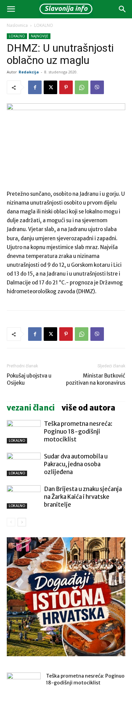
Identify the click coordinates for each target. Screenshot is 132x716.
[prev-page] (11, 522)
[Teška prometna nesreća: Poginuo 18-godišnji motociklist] (24, 431)
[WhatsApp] (81, 87)
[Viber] (97, 87)
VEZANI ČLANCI (31, 408)
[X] (50, 87)
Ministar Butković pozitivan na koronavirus (95, 379)
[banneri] (66, 596)
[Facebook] (35, 87)
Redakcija (29, 71)
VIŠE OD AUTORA (88, 408)
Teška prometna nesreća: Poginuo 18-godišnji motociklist (78, 431)
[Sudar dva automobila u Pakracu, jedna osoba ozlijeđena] (24, 464)
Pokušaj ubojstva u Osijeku (29, 379)
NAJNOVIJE (39, 36)
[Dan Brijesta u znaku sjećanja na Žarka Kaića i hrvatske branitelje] (24, 497)
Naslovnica (17, 25)
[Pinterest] (66, 87)
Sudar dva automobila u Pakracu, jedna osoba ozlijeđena (76, 464)
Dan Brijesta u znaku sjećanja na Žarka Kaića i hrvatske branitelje (83, 496)
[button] (11, 9)
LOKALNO (43, 25)
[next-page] (22, 522)
